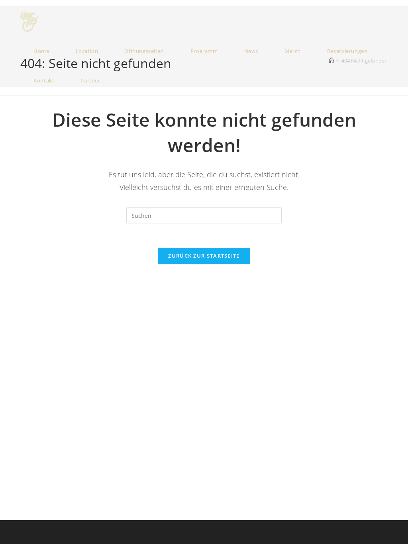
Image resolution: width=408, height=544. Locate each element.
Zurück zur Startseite (203, 255)
